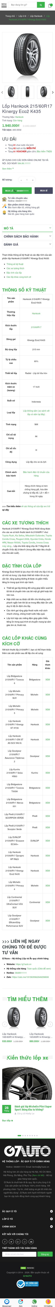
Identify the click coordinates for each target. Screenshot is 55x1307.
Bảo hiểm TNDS (44, 151)
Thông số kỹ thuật (15, 264)
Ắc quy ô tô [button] (9, 1211)
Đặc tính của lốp (14, 272)
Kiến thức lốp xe (27, 1057)
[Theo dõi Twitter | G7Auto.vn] (11, 1241)
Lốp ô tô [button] (7, 1218)
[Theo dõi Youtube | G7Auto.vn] (31, 1241)
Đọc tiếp (6, 1120)
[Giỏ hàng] (50, 5)
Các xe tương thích (15, 268)
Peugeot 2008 (22, 538)
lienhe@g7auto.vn (40, 1166)
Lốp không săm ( (31, 410)
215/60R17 (36, 327)
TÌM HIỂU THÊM (27, 999)
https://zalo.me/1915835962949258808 (30, 977)
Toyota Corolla (28, 542)
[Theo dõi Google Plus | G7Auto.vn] (18, 1241)
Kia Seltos (19, 535)
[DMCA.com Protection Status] (27, 1267)
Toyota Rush (8, 535)
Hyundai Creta (37, 538)
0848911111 (21, 200)
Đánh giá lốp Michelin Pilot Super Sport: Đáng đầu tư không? (33, 1108)
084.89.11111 (24, 163)
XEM (47, 679)
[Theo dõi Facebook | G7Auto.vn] (4, 1241)
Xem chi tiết (38, 1175)
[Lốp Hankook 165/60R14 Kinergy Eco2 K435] (14, 1018)
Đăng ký (45, 1254)
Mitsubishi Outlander (35, 535)
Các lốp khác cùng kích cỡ (19, 276)
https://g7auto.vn (23, 964)
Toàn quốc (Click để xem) (39, 968)
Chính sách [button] (9, 1226)
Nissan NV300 (14, 542)
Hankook (36, 313)
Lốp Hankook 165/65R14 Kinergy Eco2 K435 (39, 1035)
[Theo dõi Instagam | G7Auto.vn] (24, 1241)
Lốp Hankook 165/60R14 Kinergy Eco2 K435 (12, 1035)
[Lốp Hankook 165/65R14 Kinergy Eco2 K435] (41, 1018)
